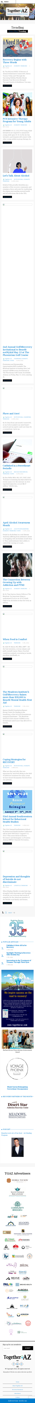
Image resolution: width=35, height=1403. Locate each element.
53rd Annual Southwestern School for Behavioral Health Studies (17, 819)
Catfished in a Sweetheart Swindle (16, 467)
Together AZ (8, 66)
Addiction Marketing (21, 529)
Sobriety (17, 66)
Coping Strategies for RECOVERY (14, 761)
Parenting (17, 358)
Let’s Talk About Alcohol (16, 175)
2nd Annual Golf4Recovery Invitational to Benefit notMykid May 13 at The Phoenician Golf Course (17, 350)
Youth (12, 360)
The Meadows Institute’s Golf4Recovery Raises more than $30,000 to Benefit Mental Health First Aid (17, 697)
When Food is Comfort (15, 639)
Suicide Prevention (20, 472)
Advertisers (17, 1393)
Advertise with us (17, 1400)
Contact (17, 1397)
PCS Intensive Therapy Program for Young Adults (17, 120)
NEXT (10, 913)
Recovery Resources (17, 1389)
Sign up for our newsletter (12, 1344)
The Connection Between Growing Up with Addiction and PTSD (16, 582)
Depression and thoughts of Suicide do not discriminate (16, 879)
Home (17, 1382)
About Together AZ (17, 1385)
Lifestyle (17, 885)
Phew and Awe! (11, 413)
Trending (24, 66)
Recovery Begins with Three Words (15, 61)
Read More (7, 86)
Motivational (18, 179)
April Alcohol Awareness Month (16, 524)
